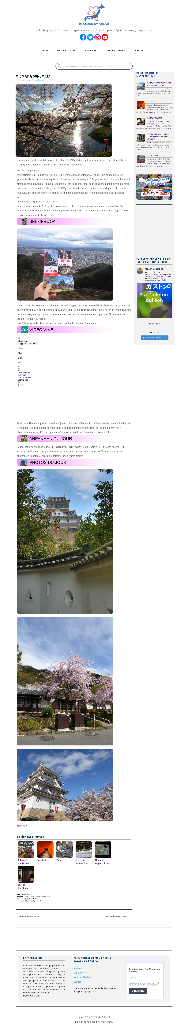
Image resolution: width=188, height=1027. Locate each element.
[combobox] (94, 66)
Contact (77, 982)
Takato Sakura (152, 155)
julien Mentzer (26, 894)
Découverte (91, 51)
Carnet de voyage (26, 80)
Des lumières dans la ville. (117, 916)
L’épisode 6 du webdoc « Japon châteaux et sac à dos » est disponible (158, 136)
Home (46, 51)
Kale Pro (91, 1021)
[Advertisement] (153, 227)
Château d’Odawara (154, 118)
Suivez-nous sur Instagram (156, 338)
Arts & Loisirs (117, 51)
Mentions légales (82, 977)
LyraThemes (105, 1021)
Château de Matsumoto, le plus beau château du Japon (159, 84)
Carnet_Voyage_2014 (43, 897)
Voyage (139, 51)
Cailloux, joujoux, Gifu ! (29, 916)
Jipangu (87, 991)
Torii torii (150, 101)
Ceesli (107, 1017)
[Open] (154, 300)
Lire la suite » (166, 112)
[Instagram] (169, 314)
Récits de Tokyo (66, 51)
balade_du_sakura (154, 285)
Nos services (80, 972)
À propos (78, 968)
